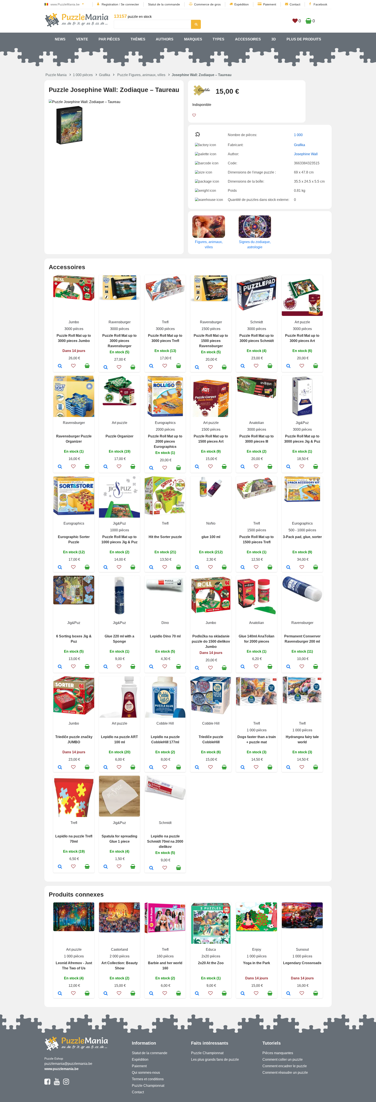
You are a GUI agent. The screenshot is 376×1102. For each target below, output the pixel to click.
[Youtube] (57, 1083)
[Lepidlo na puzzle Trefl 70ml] (60, 867)
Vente (82, 39)
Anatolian (256, 423)
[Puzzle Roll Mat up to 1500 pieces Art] (197, 467)
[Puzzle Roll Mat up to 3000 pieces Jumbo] (60, 366)
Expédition (241, 4)
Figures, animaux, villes (209, 244)
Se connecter (130, 4)
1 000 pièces (83, 75)
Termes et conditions (148, 1079)
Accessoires (248, 39)
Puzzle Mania (56, 75)
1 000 (298, 135)
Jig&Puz (302, 423)
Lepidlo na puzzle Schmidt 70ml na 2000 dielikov (165, 841)
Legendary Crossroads (302, 963)
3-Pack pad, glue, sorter (302, 537)
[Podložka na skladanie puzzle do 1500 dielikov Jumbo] (197, 668)
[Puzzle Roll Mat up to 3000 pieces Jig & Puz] (288, 467)
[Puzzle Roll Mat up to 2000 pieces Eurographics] (151, 468)
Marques (193, 39)
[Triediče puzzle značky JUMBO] (60, 767)
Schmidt (256, 322)
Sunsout (302, 949)
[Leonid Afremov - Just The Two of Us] (60, 994)
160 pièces (165, 956)
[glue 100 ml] (197, 567)
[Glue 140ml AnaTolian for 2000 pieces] (243, 667)
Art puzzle (302, 322)
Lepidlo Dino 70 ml (165, 636)
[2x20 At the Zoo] (197, 994)
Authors (164, 39)
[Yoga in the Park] (243, 994)
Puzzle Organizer (119, 436)
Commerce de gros (207, 4)
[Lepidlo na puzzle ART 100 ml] (106, 767)
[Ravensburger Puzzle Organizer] (60, 467)
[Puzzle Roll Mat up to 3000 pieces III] (243, 467)
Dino (165, 623)
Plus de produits (304, 39)
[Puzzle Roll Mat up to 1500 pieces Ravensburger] (197, 367)
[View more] (73, 299)
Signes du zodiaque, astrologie (255, 244)
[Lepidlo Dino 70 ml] (151, 667)
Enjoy (256, 949)
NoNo (210, 523)
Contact (295, 4)
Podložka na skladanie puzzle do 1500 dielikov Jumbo (211, 641)
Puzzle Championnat (148, 1085)
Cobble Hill (165, 723)
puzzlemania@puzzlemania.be (68, 1063)
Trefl (165, 322)
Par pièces (109, 39)
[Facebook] (47, 1083)
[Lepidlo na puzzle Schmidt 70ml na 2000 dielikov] (151, 868)
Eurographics (165, 423)
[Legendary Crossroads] (288, 994)
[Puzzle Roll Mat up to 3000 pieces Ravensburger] (106, 367)
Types (218, 39)
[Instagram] (66, 1083)
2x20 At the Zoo (211, 963)
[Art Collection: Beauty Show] (106, 994)
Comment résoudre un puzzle (285, 1072)
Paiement (269, 4)
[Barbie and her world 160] (151, 994)
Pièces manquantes (277, 1053)
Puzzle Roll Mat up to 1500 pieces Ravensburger (211, 341)
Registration (110, 4)
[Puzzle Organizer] (106, 467)
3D (273, 39)
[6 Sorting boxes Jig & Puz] (60, 667)
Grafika (104, 75)
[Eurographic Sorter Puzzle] (60, 567)
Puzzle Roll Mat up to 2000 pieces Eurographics (165, 441)
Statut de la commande (164, 4)
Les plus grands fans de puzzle (215, 1059)
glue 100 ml (210, 537)
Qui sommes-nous (146, 1072)
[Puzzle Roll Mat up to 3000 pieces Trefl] (151, 366)
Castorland (119, 949)
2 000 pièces (119, 956)
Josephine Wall (306, 154)
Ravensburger (120, 322)
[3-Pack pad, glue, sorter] (288, 567)
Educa (211, 949)
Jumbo (74, 322)
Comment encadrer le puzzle (284, 1066)
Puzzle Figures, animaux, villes (141, 75)
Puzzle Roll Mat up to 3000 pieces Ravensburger (119, 341)
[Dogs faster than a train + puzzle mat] (243, 767)
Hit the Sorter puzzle (165, 537)
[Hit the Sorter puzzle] (151, 567)
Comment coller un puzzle (282, 1059)
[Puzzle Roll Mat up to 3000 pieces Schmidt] (243, 366)
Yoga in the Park (256, 963)
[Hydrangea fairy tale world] (288, 767)
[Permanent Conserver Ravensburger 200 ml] (288, 667)
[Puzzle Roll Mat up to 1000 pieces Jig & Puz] (106, 567)
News (60, 39)
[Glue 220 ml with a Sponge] (106, 667)
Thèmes (138, 39)
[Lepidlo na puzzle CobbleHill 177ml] (151, 767)
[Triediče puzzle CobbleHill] (197, 767)
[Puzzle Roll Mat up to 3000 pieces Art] (288, 366)
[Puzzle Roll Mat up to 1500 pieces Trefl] (243, 567)
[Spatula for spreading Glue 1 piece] (106, 867)
